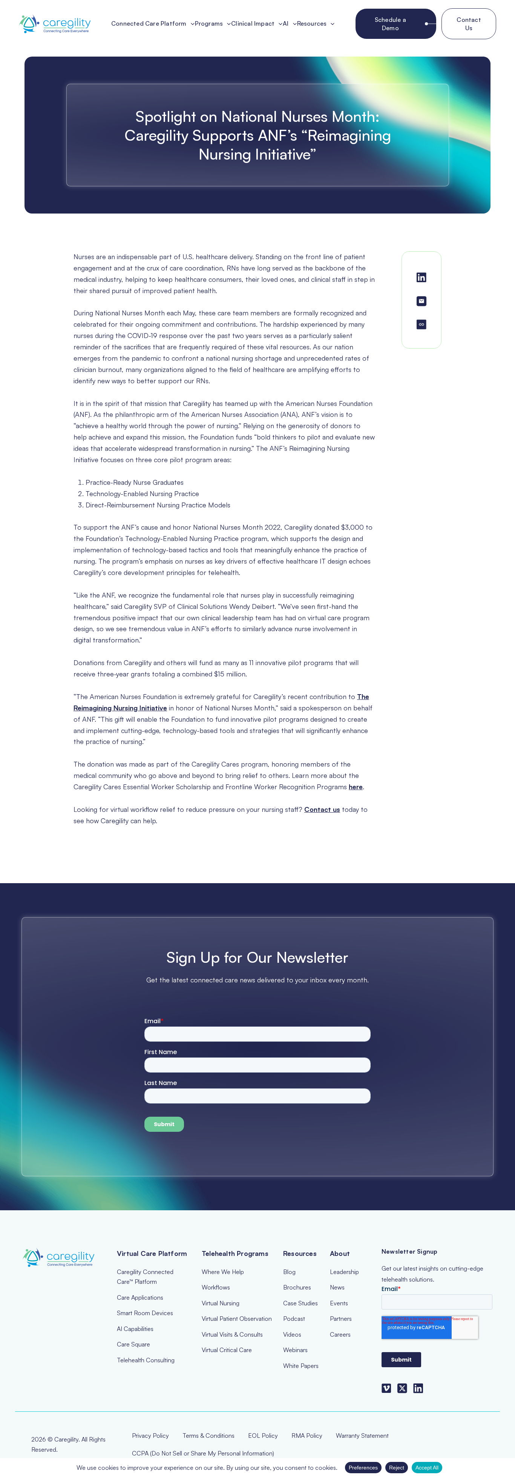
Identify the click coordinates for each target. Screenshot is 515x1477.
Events (339, 1303)
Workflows (216, 1287)
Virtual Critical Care (227, 1350)
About (340, 1253)
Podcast (294, 1318)
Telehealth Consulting (146, 1360)
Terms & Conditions (208, 1435)
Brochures (297, 1287)
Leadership (344, 1272)
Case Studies (300, 1303)
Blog (289, 1272)
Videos (292, 1334)
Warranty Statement (362, 1435)
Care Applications (140, 1297)
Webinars (295, 1350)
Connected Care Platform (149, 23)
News (337, 1287)
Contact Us (469, 24)
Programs (209, 23)
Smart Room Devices (145, 1313)
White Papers (301, 1365)
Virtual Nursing (220, 1303)
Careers (340, 1334)
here (356, 786)
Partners (341, 1318)
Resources (312, 23)
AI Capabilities (135, 1329)
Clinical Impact (252, 23)
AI (285, 23)
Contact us (322, 809)
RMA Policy (306, 1435)
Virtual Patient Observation (237, 1318)
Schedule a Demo (390, 24)
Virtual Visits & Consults (232, 1334)
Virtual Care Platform (152, 1253)
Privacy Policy (150, 1435)
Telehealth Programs (235, 1253)
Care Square (133, 1344)
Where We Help (223, 1272)
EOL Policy (263, 1435)
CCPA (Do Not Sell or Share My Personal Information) (203, 1453)
